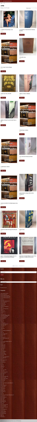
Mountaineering (2, 379)
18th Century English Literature (4, 295)
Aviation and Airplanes (3, 316)
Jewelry (1, 365)
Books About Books (2, 317)
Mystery (1, 381)
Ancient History (2, 304)
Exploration (1, 342)
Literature (1, 370)
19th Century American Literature (4, 296)
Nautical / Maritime (2, 385)
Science (1, 403)
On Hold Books (2, 388)
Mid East (1, 374)
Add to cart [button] (3, 33)
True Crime (1, 410)
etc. (0, 340)
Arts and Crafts (2, 314)
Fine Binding (2, 345)
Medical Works (2, 373)
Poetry (1, 393)
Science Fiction (2, 405)
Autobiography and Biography (4, 315)
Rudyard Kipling (2, 401)
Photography (1, 390)
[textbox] (18, 282)
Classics (1, 327)
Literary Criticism (2, 369)
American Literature (2, 302)
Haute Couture (2, 352)
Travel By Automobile (3, 409)
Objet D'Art (1, 387)
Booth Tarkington (2, 318)
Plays (1, 392)
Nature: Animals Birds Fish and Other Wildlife (6, 382)
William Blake (2, 416)
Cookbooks (1, 328)
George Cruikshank (2, 351)
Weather (1, 414)
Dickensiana (1, 334)
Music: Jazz (1, 380)
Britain (1, 319)
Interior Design (2, 362)
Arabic (1, 309)
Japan (1, 364)
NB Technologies (18, 420)
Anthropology (2, 305)
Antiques (1, 307)
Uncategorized (2, 411)
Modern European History (3, 376)
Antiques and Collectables (3, 308)
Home (1, 3)
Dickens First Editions (3, 333)
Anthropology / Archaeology (3, 306)
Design (1, 331)
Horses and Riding (2, 357)
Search (2, 274)
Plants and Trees (2, 391)
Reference (1, 398)
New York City (2, 386)
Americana (1, 303)
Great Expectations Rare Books (7, 1)
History (1, 355)
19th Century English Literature (4, 297)
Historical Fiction (2, 354)
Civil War (1, 326)
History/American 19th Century (4, 356)
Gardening (1, 350)
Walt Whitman (2, 413)
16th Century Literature (3, 294)
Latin (1, 368)
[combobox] (18, 282)
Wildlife (1, 415)
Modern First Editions (3, 378)
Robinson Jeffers (2, 400)
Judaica (1, 367)
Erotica (1, 339)
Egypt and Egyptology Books (3, 338)
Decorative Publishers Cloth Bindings (5, 330)
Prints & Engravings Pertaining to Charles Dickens (6, 394)
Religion (1, 399)
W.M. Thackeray (2, 412)
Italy (1, 363)
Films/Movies (2, 344)
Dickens (1, 332)
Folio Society (2, 346)
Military (1, 375)
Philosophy (1, 389)
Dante (1, 329)
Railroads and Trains (2, 397)
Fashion (1, 343)
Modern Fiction (2, 377)
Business (1, 320)
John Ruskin (1, 366)
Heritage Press (2, 353)
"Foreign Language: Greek (3, 293)
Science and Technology (3, 404)
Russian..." (1, 402)
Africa (1, 298)
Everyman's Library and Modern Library (5, 341)
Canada (1, 321)
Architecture (2, 310)
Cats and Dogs (2, 322)
